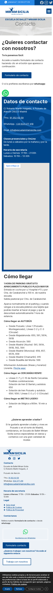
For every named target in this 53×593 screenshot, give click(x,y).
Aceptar (7, 589)
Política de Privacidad (15, 510)
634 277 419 (18, 481)
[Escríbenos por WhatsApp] (25, 532)
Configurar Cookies (34, 589)
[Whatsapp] (5, 93)
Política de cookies (19, 584)
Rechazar (19, 589)
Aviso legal (10, 505)
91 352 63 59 (17, 117)
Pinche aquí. (19, 368)
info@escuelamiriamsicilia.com (25, 130)
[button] (49, 11)
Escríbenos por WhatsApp (25, 538)
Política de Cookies (14, 507)
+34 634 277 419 (24, 124)
